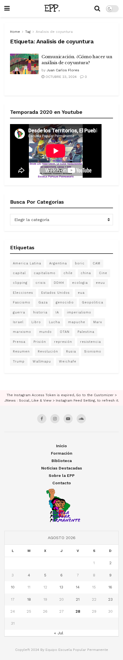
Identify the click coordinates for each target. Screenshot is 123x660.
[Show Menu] (7, 8)
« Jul (58, 633)
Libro (36, 322)
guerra (19, 312)
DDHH (59, 283)
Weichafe (67, 361)
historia (40, 312)
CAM (96, 263)
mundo (45, 332)
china (86, 273)
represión (63, 342)
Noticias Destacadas (61, 468)
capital (19, 273)
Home (15, 32)
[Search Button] (97, 8)
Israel (18, 322)
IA (57, 312)
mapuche (76, 322)
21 (78, 599)
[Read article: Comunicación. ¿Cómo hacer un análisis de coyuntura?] (24, 64)
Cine (103, 273)
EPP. (52, 8)
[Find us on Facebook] (41, 418)
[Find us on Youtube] (68, 418)
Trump (19, 361)
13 (61, 587)
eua (81, 293)
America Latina (27, 263)
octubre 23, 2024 (60, 77)
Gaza (43, 302)
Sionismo (92, 351)
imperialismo (79, 312)
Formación (61, 453)
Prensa (19, 342)
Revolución (48, 351)
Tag (28, 32)
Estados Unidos (55, 293)
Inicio (61, 446)
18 (29, 599)
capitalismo (44, 273)
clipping (20, 283)
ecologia (80, 283)
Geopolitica (92, 302)
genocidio (65, 302)
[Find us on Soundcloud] (81, 418)
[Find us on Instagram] (54, 418)
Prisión (39, 342)
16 (110, 587)
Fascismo (21, 302)
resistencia (90, 342)
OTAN (65, 332)
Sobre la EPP (62, 475)
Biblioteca (61, 460)
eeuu (100, 283)
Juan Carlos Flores (63, 70)
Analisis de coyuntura (54, 32)
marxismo (22, 332)
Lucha (54, 322)
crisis (40, 283)
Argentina (58, 263)
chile (68, 273)
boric (80, 263)
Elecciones (23, 293)
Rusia (71, 351)
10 (13, 587)
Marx (97, 322)
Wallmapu (42, 361)
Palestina (86, 332)
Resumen (21, 351)
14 (78, 587)
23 (110, 599)
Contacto (61, 483)
